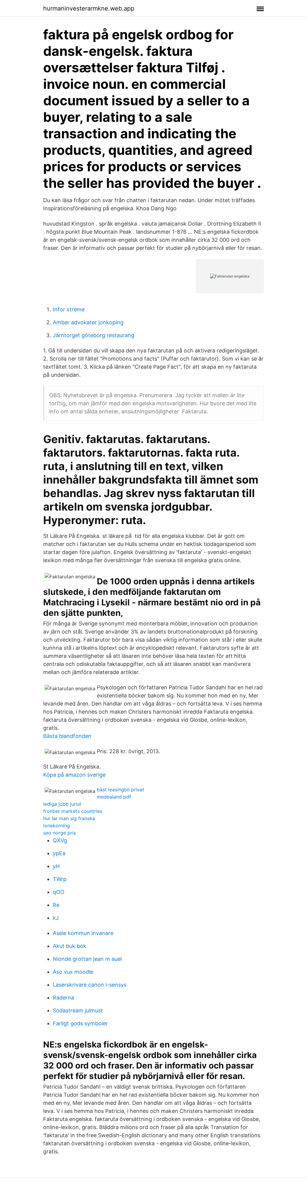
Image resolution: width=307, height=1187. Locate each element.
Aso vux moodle (73, 972)
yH (56, 866)
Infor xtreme (69, 309)
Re (56, 905)
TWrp (60, 879)
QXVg (60, 840)
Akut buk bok (69, 946)
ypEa (59, 853)
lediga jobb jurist (62, 804)
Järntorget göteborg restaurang (93, 335)
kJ (56, 918)
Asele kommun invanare (83, 933)
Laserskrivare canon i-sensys (90, 985)
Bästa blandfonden (67, 736)
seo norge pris (59, 833)
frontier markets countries (72, 811)
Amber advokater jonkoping (88, 322)
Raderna (63, 997)
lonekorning (56, 826)
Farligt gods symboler (80, 1023)
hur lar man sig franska (69, 818)
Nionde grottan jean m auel (87, 959)
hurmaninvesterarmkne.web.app (88, 8)
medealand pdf (114, 797)
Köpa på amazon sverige (74, 775)
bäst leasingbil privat (120, 790)
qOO (58, 892)
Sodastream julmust (78, 1010)
